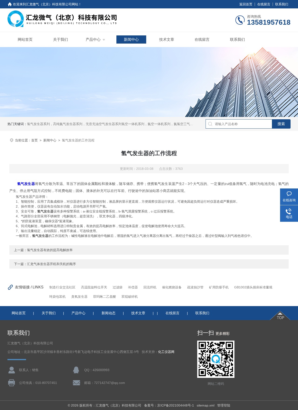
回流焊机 (149, 287)
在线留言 (263, 4)
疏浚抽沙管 (195, 287)
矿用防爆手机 (219, 287)
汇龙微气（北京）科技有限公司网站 (52, 4)
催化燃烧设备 (172, 287)
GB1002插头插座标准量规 (253, 287)
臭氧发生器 (79, 296)
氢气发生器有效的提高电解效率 (50, 250)
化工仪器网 (166, 352)
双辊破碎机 (130, 296)
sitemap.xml (205, 405)
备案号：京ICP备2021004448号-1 (169, 405)
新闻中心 (131, 39)
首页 (34, 140)
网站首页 (25, 39)
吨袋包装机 (57, 296)
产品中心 (93, 39)
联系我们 (281, 4)
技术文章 (166, 39)
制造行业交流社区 (62, 287)
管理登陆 (223, 405)
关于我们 (60, 39)
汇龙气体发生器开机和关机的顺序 (51, 264)
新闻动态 (108, 313)
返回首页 (245, 4)
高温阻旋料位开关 (94, 287)
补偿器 (133, 287)
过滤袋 (117, 287)
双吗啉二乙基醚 (104, 296)
